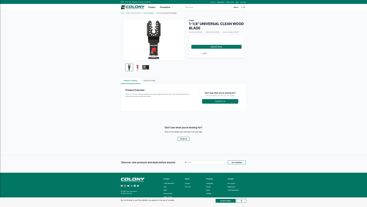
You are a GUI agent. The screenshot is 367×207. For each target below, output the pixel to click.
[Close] (241, 201)
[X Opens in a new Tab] (131, 186)
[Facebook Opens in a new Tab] (122, 186)
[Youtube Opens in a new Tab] (128, 186)
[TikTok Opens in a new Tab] (138, 186)
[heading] (153, 7)
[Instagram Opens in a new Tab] (125, 186)
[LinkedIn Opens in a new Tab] (135, 186)
